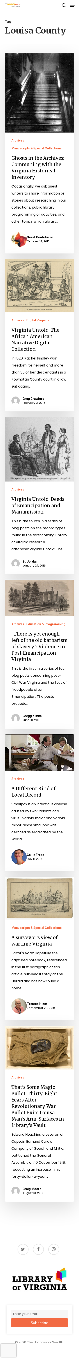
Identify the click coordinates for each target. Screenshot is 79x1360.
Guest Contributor (40, 237)
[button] (72, 5)
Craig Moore (32, 1189)
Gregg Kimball (33, 716)
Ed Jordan (30, 561)
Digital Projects (37, 320)
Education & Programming (45, 624)
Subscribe (39, 1323)
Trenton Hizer (37, 1004)
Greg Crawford (33, 398)
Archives (17, 140)
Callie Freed (35, 855)
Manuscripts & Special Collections (36, 148)
